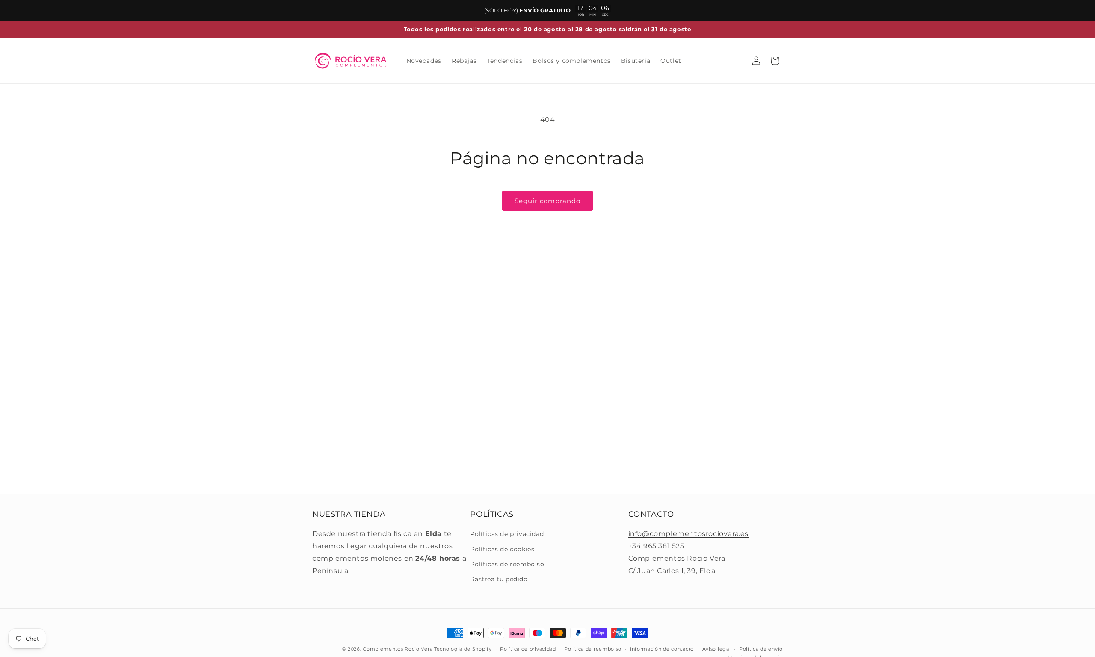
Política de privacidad (528, 649)
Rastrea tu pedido (498, 579)
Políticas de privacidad (507, 534)
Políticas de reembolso (507, 564)
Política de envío (761, 649)
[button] (775, 60)
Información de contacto (662, 649)
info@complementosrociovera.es (688, 534)
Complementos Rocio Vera (397, 649)
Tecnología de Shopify (463, 649)
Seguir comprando (547, 201)
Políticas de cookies (502, 549)
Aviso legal (716, 649)
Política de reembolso (592, 649)
